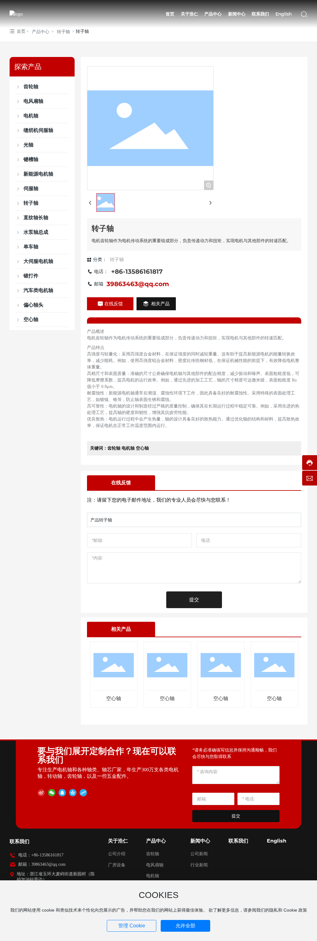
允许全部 (185, 925)
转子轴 (63, 31)
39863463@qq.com (137, 284)
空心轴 (113, 698)
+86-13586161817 (137, 271)
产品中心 (40, 31)
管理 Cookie (131, 925)
